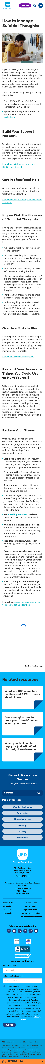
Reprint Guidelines (31, 909)
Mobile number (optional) (13, 976)
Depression (22, 813)
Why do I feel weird (22, 806)
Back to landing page (34, 666)
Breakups (22, 825)
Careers (7, 909)
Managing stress (22, 819)
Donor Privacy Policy (31, 913)
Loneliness (22, 837)
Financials (7, 906)
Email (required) (9, 965)
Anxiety (22, 831)
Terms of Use (31, 903)
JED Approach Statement (31, 916)
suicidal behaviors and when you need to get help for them (21, 603)
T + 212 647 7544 (22, 876)
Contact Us (8, 903)
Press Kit (8, 913)
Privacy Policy (31, 906)
